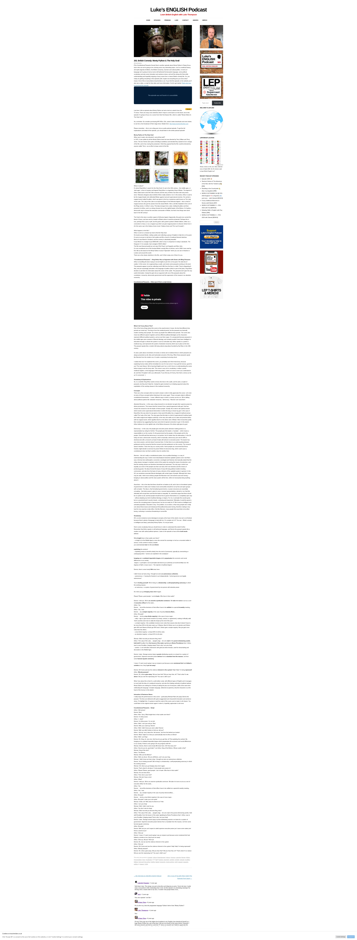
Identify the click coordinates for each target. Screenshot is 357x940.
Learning (178, 857)
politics (136, 864)
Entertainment (161, 857)
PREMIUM (167, 20)
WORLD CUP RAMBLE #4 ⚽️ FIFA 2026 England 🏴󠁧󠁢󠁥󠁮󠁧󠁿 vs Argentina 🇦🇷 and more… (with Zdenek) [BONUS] (212, 196)
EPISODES (157, 20)
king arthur (147, 862)
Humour (173, 857)
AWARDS (195, 20)
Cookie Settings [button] (341, 937)
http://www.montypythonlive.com (178, 124)
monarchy (162, 862)
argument (166, 860)
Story (143, 860)
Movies (183, 857)
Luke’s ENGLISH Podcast (178, 10)
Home (148, 20)
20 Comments (138, 63)
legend (157, 862)
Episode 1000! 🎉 (207, 179)
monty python (170, 862)
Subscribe (217, 103)
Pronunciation (138, 860)
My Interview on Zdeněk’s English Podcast (147, 876)
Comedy (150, 857)
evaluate (182, 860)
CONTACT (185, 20)
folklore (136, 862)
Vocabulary (149, 860)
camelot (172, 860)
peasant (180, 862)
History (168, 857)
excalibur (187, 860)
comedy (177, 860)
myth (176, 862)
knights (153, 862)
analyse (161, 860)
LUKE (176, 20)
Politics (188, 857)
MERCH (204, 20)
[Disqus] (163, 903)
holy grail (141, 862)
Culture (155, 857)
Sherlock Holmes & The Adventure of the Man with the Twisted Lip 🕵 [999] (212, 184)
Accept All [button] (351, 937)
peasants (185, 862)
